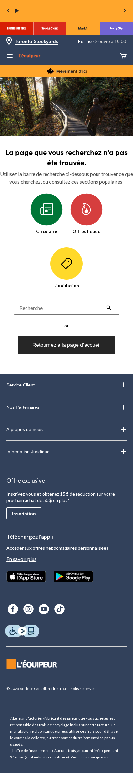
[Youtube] (44, 609)
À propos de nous (24, 429)
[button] (108, 308)
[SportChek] (49, 28)
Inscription (24, 513)
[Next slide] (124, 11)
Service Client (20, 384)
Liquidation (66, 285)
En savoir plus (21, 559)
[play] (17, 11)
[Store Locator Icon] (9, 41)
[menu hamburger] (9, 56)
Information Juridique (28, 451)
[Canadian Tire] (16, 28)
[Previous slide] (8, 11)
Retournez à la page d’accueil (66, 345)
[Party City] (116, 28)
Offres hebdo (86, 231)
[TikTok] (59, 609)
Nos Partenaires (22, 407)
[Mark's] (83, 28)
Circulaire (46, 231)
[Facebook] (13, 609)
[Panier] (123, 56)
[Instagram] (28, 609)
